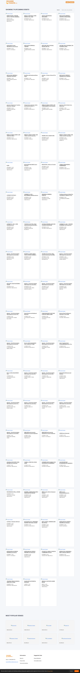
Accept (76, 671)
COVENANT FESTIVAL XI (11, 195)
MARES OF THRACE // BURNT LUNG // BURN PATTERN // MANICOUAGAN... (13, 135)
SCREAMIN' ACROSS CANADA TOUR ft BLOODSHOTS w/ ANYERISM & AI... (49, 463)
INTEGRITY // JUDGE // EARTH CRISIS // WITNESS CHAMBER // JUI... (30, 254)
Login (67, 2)
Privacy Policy (22, 660)
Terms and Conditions (24, 663)
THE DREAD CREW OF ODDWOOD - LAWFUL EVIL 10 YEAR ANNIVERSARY (13, 582)
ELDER (8, 165)
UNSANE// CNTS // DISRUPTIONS (48, 135)
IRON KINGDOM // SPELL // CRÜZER (13, 491)
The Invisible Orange (37, 660)
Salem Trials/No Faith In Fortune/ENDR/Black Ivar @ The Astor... (65, 344)
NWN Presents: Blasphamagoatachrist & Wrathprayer (64, 492)
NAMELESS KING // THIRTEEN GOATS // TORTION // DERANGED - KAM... (13, 16)
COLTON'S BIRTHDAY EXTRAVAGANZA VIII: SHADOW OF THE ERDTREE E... (65, 463)
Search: (58, 9)
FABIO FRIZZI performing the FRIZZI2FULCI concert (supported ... (30, 433)
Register (72, 2)
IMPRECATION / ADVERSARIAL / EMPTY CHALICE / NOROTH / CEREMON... (65, 552)
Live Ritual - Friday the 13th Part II (13, 521)
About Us (21, 658)
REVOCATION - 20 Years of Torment (49, 164)
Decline (71, 671)
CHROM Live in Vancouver (64, 433)
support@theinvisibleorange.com (12, 661)
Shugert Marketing (37, 658)
